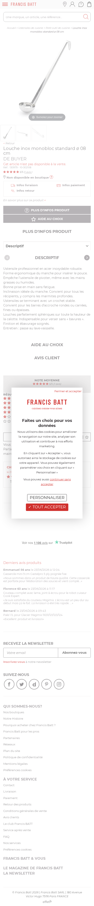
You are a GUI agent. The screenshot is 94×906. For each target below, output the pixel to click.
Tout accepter (48, 507)
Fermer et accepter (68, 391)
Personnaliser (47, 497)
